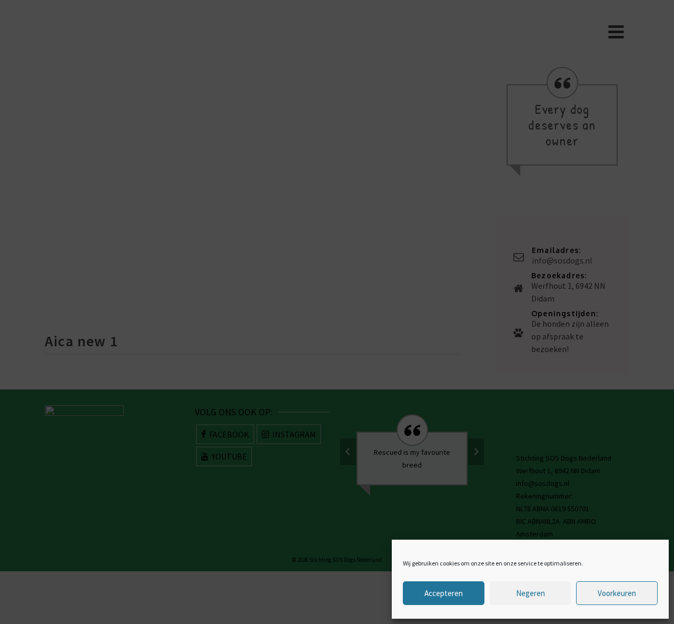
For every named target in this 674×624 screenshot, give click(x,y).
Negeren (530, 593)
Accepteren (443, 593)
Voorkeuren (617, 593)
